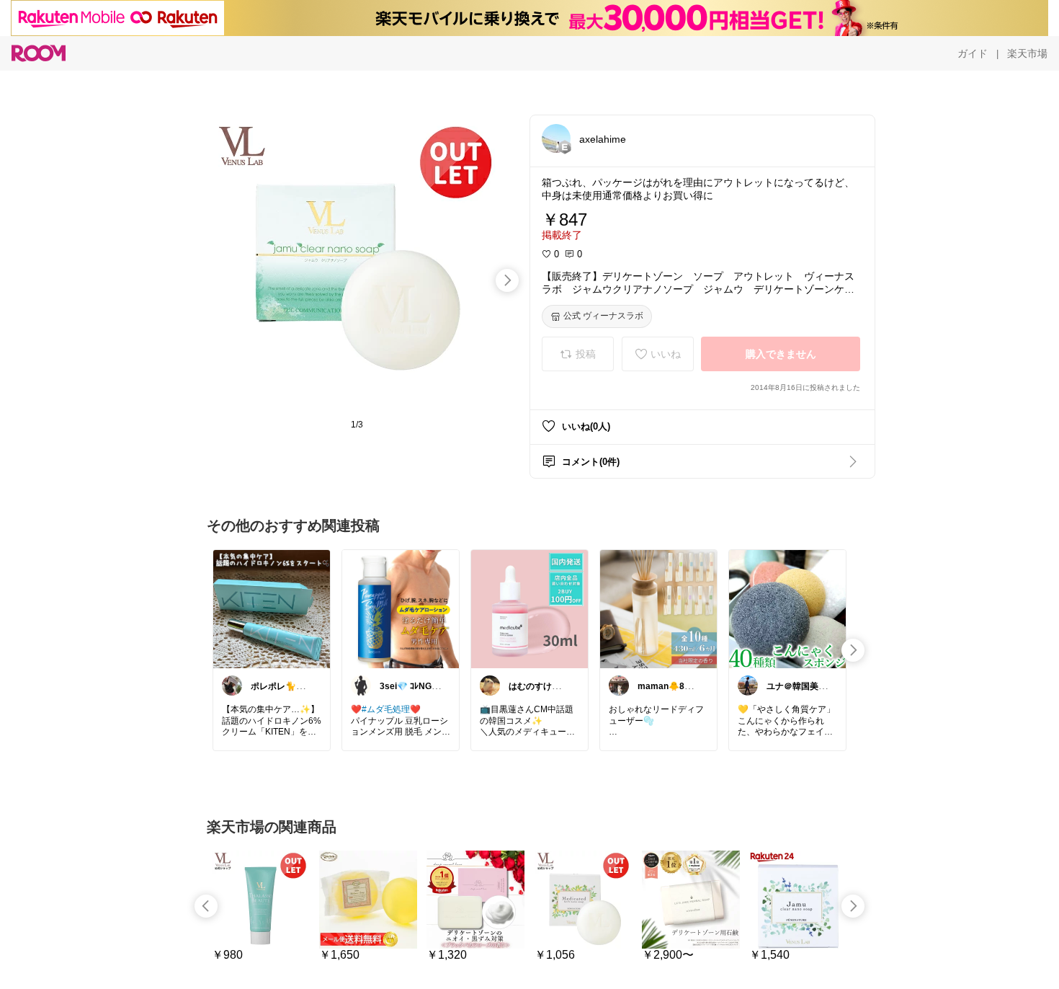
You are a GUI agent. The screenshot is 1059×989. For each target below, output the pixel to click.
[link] (271, 608)
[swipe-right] (507, 280)
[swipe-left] (206, 906)
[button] (556, 138)
